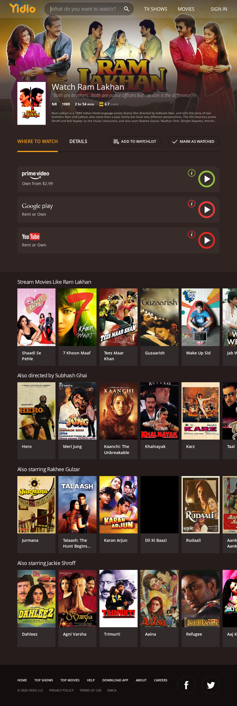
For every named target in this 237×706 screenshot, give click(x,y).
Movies (186, 9)
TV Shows (155, 9)
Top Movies (69, 680)
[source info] (190, 173)
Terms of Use (90, 690)
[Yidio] (22, 9)
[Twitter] (211, 685)
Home (22, 680)
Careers (160, 680)
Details (78, 141)
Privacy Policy (61, 690)
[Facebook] (186, 685)
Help (91, 680)
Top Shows (43, 680)
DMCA (111, 690)
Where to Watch (37, 141)
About (141, 680)
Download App (115, 680)
